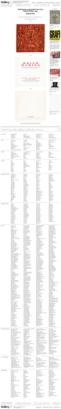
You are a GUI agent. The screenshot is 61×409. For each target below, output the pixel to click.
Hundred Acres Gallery (26, 299)
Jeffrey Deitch (25, 216)
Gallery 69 (24, 271)
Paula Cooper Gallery (39, 308)
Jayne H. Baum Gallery (26, 313)
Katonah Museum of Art (26, 345)
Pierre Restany (51, 206)
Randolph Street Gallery (39, 319)
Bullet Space (12, 381)
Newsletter (40, 2)
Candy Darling (13, 195)
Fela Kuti (24, 178)
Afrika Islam (12, 177)
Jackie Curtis (25, 189)
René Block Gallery (38, 320)
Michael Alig (38, 215)
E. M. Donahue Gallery (26, 236)
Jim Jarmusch (25, 220)
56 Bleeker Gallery (13, 231)
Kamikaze (24, 163)
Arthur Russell (13, 185)
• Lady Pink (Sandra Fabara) (55, 47)
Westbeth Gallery (51, 309)
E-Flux (24, 234)
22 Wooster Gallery (13, 227)
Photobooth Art (25, 158)
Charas (12, 312)
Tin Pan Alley (50, 162)
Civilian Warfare (13, 318)
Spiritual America (51, 263)
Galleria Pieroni (25, 269)
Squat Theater (38, 170)
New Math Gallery (38, 290)
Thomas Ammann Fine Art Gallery (53, 282)
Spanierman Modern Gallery (53, 260)
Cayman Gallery (13, 309)
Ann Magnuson (13, 182)
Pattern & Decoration (39, 137)
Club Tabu (12, 170)
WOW (50, 396)
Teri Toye (50, 193)
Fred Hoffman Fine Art (26, 256)
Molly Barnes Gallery (39, 280)
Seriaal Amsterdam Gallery (52, 247)
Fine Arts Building (25, 248)
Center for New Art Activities (15, 385)
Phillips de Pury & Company (52, 337)
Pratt (36, 357)
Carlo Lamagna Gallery (14, 305)
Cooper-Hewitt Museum (14, 349)
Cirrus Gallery (13, 316)
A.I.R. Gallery (13, 240)
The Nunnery (50, 278)
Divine (12, 200)
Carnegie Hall (13, 384)
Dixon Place (12, 397)
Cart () (57, 2)
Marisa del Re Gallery (39, 264)
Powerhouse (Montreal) (39, 385)
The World (50, 161)
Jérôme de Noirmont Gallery (40, 225)
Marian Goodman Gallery (39, 261)
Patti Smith (50, 176)
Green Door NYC (25, 386)
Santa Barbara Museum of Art (53, 341)
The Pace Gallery (51, 280)
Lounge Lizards (38, 188)
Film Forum (25, 375)
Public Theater (38, 388)
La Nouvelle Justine (26, 165)
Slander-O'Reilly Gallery (52, 257)
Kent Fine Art (38, 228)
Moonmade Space (38, 370)
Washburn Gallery (51, 307)
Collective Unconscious (14, 395)
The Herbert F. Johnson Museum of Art (41, 366)
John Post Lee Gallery (26, 319)
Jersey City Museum (26, 344)
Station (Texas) (51, 372)
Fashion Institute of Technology (15, 365)
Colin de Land (13, 219)
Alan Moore (12, 204)
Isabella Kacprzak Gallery (27, 301)
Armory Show (13, 336)
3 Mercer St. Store (13, 225)
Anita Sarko (12, 181)
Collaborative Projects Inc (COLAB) (16, 149)
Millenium (24, 397)
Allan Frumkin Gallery (14, 249)
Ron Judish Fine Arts (51, 230)
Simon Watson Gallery (52, 255)
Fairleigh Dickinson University (15, 364)
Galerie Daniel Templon (26, 265)
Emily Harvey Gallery (26, 241)
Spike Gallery (50, 262)
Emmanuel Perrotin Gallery (27, 242)
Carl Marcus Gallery (14, 304)
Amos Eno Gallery (13, 257)
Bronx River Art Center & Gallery (15, 295)
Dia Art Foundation (13, 351)
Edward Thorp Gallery (26, 237)
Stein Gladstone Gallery (52, 267)
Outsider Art (38, 136)
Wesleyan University (51, 365)
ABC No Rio (12, 241)
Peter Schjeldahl (51, 205)
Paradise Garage (38, 167)
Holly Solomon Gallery (26, 297)
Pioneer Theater (38, 383)
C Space (12, 382)
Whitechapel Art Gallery (52, 310)
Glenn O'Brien (25, 204)
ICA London (25, 340)
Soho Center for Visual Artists (40, 396)
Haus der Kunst (25, 289)
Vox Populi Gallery (51, 302)
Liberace (37, 183)
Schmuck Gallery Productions (53, 242)
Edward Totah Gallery (26, 238)
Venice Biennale (51, 393)
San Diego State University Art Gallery (41, 360)
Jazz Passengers (25, 191)
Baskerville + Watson (14, 285)
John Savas (25, 198)
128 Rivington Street (13, 233)
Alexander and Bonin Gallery (15, 247)
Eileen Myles (12, 221)
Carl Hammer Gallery (14, 303)
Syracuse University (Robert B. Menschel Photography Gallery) (41, 363)
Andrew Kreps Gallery (14, 261)
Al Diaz (12, 178)
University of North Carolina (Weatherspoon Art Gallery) (53, 363)
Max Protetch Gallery (39, 271)
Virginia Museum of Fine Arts (53, 351)
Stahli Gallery (50, 264)
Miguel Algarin (38, 219)
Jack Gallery (25, 305)
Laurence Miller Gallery (39, 241)
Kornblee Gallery (38, 232)
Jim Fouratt (25, 219)
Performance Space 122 (39, 381)
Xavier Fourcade (51, 319)
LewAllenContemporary (39, 248)
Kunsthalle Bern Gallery (39, 234)
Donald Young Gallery (26, 232)
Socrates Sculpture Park (39, 395)
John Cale (24, 195)
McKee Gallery (38, 272)
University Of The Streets (52, 392)
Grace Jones (25, 183)
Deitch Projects (25, 229)
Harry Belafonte (25, 185)
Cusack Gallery (13, 323)
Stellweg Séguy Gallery (52, 269)
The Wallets (50, 198)
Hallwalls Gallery (25, 287)
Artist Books (12, 155)
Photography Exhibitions (39, 151)
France (24, 146)
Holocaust (24, 149)
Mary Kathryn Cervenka (39, 194)
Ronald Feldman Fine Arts (52, 231)
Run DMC (50, 182)
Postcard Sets (38, 153)
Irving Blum (25, 210)
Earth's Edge (25, 371)
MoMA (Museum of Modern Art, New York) (41, 330)
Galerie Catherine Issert (26, 263)
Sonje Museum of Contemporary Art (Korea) (54, 345)
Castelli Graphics (13, 307)
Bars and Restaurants (14, 146)
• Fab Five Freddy (52, 64)
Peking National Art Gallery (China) (54, 336)
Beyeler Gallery (13, 289)
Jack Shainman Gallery (26, 306)
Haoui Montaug (25, 206)
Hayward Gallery (25, 291)
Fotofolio (24, 252)
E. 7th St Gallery (25, 235)
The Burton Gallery (51, 274)
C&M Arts (12, 383)
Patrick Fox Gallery (38, 304)
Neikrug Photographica (39, 287)
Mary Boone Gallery (39, 267)
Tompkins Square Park (52, 388)
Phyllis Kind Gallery (38, 313)
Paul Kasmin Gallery (39, 306)
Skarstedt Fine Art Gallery (52, 256)
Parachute (37, 378)
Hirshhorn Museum (26, 338)
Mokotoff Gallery (38, 279)
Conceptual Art (13, 136)
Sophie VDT (50, 213)
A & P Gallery (13, 237)
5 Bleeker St (12, 226)
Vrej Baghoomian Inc (51, 304)
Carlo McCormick (13, 214)
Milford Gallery (38, 275)
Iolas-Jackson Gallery (26, 300)
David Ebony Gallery (26, 225)
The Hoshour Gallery (51, 277)
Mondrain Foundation (39, 331)
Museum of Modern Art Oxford (40, 347)
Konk (37, 178)
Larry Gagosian (38, 210)
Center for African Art (14, 342)
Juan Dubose (38, 207)
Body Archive (13, 379)
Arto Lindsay (12, 186)
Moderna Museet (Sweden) (40, 328)
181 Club (12, 161)
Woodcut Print (51, 156)
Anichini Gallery (13, 263)
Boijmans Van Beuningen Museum (15, 337)
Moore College (25, 362)
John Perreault (38, 203)
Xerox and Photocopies (52, 157)
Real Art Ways (38, 390)
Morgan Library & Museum (40, 332)
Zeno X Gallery (51, 325)
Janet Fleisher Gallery (26, 310)
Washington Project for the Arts (53, 395)
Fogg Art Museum (13, 354)
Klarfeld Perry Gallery (39, 229)
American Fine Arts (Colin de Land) (16, 254)
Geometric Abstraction (26, 135)
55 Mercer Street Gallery (14, 230)
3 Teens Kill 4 (12, 174)
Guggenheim (25, 333)
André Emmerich (13, 262)
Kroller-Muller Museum (26, 346)
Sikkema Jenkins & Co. (52, 253)
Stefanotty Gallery (51, 266)
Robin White (50, 210)
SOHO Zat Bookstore (39, 397)
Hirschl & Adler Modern (26, 295)
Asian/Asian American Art (14, 145)
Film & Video (25, 154)
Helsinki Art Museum (26, 337)
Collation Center (13, 393)
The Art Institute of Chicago (40, 365)
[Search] (30, 130)
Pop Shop (37, 384)
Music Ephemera (38, 144)
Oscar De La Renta (38, 221)
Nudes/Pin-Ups (38, 149)
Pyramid (37, 168)
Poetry (50, 141)
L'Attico (37, 236)
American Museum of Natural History (16, 332)
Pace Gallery (38, 298)
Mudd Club (37, 164)
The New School (38, 367)
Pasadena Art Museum (52, 335)
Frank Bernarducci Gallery (27, 254)
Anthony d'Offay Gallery (14, 266)
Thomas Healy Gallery (52, 283)
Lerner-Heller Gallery (39, 246)
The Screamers (51, 197)
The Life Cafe (50, 380)
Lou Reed (37, 187)
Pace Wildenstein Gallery (39, 299)
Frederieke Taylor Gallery (27, 257)
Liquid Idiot (37, 184)
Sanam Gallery (51, 240)
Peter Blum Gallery (38, 310)
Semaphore (50, 244)
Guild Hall (24, 335)
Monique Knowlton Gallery (40, 282)
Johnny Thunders (38, 174)
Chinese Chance (13, 389)
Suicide (50, 189)
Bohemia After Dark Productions (15, 380)
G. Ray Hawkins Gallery (26, 260)
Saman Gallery (51, 239)
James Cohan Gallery (26, 308)
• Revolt (52, 91)
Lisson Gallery (38, 250)
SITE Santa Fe (50, 343)
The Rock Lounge (51, 384)
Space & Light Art (51, 153)
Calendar (12, 158)
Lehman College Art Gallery (27, 358)
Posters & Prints (38, 154)
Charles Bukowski (13, 216)
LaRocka (24, 167)
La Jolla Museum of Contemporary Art (28, 350)
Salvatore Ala (51, 238)
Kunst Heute (25, 394)
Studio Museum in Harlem (52, 348)
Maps (24, 157)
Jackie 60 (24, 162)
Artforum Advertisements (14, 154)
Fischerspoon (25, 179)
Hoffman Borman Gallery (27, 296)
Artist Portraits (13, 144)
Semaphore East (51, 245)
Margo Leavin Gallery (39, 260)
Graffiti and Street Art (24, 123)
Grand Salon (25, 281)
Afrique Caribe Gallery (14, 244)
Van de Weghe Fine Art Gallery (53, 297)
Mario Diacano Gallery (39, 263)
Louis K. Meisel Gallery (39, 253)
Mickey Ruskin (38, 218)
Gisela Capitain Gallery (26, 279)
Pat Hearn (37, 222)
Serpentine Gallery (51, 249)
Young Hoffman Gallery (52, 322)
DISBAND (12, 199)
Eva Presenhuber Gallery (26, 244)
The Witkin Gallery (51, 281)
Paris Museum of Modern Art (53, 334)
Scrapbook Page (38, 158)
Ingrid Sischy (25, 209)
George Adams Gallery (26, 277)
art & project (12, 269)
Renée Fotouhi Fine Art (39, 321)
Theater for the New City (52, 386)
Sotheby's (50, 346)
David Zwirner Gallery (26, 227)
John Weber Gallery (26, 320)
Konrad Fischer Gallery (39, 231)
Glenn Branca (25, 182)
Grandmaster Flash (26, 184)
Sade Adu (50, 184)
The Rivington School (51, 145)
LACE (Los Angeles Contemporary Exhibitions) (41, 239)
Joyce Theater (25, 391)
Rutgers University (38, 359)
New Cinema (38, 373)
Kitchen (24, 393)
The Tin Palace (51, 385)
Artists (56, 5)
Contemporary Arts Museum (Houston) (15, 348)
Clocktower (12, 319)
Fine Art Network (25, 376)
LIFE (24, 168)
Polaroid (37, 152)
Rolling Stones (51, 179)
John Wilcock (38, 205)
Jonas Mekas (38, 206)
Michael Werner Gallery (39, 274)
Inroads (24, 389)
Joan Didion (25, 221)
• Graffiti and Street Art (53, 26)
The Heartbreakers (51, 195)
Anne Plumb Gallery (13, 264)
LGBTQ (37, 141)
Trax (49, 390)
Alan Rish (12, 205)
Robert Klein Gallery (51, 226)
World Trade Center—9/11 (52, 148)
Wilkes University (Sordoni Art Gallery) (54, 366)
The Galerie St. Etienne (52, 275)
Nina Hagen (50, 174)
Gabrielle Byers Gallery (26, 261)
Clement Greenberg (13, 218)
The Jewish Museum (51, 350)
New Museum (51, 329)
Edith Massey (25, 175)
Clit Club (12, 167)
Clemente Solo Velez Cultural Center (16, 392)
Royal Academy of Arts (39, 358)
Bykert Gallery (13, 299)
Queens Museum (51, 339)
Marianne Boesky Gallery (39, 262)
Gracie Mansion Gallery (26, 280)
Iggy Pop (24, 187)
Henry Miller (25, 208)
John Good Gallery (26, 317)
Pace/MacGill (38, 300)
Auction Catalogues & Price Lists (15, 156)
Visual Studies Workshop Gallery (53, 301)
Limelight (24, 170)
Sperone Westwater (51, 261)
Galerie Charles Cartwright (27, 264)
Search (52, 2)
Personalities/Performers (52, 140)
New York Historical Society (52, 331)
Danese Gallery (13, 324)
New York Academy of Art (27, 363)
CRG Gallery (12, 321)
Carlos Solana (13, 215)
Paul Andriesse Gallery (39, 305)
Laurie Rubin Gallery (39, 242)
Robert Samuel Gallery (52, 228)
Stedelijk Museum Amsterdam (53, 347)
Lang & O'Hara (38, 240)
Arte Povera (12, 135)
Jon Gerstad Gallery (26, 321)
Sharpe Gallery (51, 250)
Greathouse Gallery (26, 282)
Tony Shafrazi (51, 219)
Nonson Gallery (38, 295)
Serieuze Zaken (51, 248)
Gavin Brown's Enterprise (26, 276)
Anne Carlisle (13, 183)
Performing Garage (39, 382)
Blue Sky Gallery (13, 290)
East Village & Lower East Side (27, 144)
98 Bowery (57, 407)
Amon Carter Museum (14, 333)
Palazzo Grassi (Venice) (52, 333)
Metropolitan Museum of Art (27, 353)
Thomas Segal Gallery (52, 284)
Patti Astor (50, 203)
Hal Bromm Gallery (26, 286)
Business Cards (13, 157)
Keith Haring (31, 123)
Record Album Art (38, 157)
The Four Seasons (51, 377)
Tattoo (50, 144)
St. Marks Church (51, 371)
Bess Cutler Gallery (13, 287)
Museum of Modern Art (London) (40, 346)
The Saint (50, 160)
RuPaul (50, 183)
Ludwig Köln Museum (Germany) (28, 351)
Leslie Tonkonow (38, 247)
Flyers (24, 155)
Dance (24, 142)
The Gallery (50, 276)
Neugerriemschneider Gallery (40, 289)
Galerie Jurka (25, 266)
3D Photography (13, 151)
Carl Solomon (13, 213)
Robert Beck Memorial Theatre (40, 393)
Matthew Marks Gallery (39, 269)
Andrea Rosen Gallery (14, 260)
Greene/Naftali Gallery (26, 283)
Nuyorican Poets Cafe (39, 375)
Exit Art (24, 374)
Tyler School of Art (51, 357)
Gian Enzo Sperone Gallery (27, 278)
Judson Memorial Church (26, 392)
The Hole (50, 378)
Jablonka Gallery (25, 304)
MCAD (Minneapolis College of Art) (28, 360)
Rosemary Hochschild (52, 180)
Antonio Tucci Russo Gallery (15, 268)
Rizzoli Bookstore (38, 392)
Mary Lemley (38, 213)
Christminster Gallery (14, 314)
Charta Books (13, 387)
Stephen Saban (51, 187)
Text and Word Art (51, 136)
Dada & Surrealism (13, 137)
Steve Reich (50, 188)
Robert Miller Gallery (52, 227)
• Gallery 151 (57, 64)
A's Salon (12, 239)
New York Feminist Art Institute (40, 374)
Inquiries (46, 2)
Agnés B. (12, 203)
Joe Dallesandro (25, 194)
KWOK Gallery (38, 235)
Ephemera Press (48, 407)
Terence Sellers (51, 192)
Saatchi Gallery (51, 235)
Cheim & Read (13, 313)
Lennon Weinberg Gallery (39, 244)
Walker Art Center (51, 352)
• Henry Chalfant (53, 46)
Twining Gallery (51, 293)
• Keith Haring (54, 47)
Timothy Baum (51, 218)
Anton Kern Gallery (13, 267)
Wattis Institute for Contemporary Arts (54, 364)
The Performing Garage (52, 382)
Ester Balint (24, 177)
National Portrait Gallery (39, 285)
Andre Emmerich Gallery (14, 259)
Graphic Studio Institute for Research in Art (16, 367)
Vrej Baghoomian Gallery (52, 303)
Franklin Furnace (25, 381)
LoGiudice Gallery (38, 252)
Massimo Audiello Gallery (39, 268)
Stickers (50, 155)
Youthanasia (50, 169)
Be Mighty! (12, 377)
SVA (36, 361)
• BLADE (51, 45)
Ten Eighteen (38, 171)
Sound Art (50, 152)
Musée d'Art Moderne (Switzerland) (41, 352)
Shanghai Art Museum (52, 342)
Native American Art (39, 145)
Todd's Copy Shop (51, 387)
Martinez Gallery (38, 266)
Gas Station (25, 148)
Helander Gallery (25, 293)
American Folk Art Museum (14, 331)
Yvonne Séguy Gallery (52, 323)
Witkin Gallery (51, 313)
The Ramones (50, 196)
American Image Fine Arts (14, 256)
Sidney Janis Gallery (51, 252)
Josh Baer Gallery (25, 323)
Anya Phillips (12, 184)
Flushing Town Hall (26, 379)
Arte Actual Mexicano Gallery (15, 274)
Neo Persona (38, 288)
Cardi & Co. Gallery (13, 302)
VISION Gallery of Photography (53, 300)
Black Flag (12, 189)
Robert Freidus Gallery (52, 225)
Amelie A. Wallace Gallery (14, 253)
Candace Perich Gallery (14, 301)
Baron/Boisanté (13, 283)
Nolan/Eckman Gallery (39, 293)
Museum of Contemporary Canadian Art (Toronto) (41, 343)
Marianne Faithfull (38, 192)
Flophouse (24, 378)
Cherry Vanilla (13, 197)
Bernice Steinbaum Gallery (14, 286)
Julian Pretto (25, 324)
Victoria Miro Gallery (52, 299)
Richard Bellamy (38, 322)
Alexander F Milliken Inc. (14, 248)
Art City (12, 271)
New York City (38, 146)
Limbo (24, 169)
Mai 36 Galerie (38, 258)
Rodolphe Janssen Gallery (52, 229)
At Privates (12, 375)
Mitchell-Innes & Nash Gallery (40, 276)
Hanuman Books (25, 387)
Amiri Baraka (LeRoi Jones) (14, 208)
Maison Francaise (25, 359)
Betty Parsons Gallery (14, 288)
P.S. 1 (36, 297)
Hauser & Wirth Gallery (26, 290)
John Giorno (25, 223)
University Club (51, 391)
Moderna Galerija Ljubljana (40, 278)
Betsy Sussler (12, 188)
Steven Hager (51, 214)
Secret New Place (38, 394)
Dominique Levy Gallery (26, 231)
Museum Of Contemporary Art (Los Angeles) (41, 341)
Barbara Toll (12, 282)
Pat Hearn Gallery (38, 303)
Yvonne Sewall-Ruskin (52, 221)
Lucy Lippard (38, 211)
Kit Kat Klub (25, 164)
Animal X (12, 180)
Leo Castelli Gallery (39, 245)
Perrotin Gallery (38, 309)
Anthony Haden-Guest (14, 210)
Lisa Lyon (37, 186)
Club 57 (12, 168)
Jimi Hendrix (25, 193)
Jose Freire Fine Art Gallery (27, 322)
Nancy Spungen (38, 200)
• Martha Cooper (52, 48)
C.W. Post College (13, 359)
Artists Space (12, 276)
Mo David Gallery (38, 277)
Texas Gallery (51, 273)
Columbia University (13, 363)
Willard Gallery (51, 311)
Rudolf (50, 181)
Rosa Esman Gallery (51, 232)
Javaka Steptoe (25, 213)
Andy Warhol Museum (14, 334)
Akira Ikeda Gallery (13, 245)
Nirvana (37, 165)
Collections (41, 5)
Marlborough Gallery (39, 265)
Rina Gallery (38, 325)
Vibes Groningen (51, 394)
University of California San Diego (53, 358)
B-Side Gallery (13, 278)
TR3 (49, 163)
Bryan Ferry (12, 192)
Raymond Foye (51, 207)
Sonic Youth (50, 186)
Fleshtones (24, 180)
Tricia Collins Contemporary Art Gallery (53, 291)
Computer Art (25, 140)
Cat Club (12, 165)
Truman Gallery (51, 292)
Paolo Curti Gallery (38, 301)
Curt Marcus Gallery (14, 322)
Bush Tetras (12, 194)
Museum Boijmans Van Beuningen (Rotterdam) (40, 335)
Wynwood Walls (51, 318)
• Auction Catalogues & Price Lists (54, 44)
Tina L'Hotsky (50, 200)
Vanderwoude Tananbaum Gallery (53, 298)
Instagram (39, 407)
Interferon (24, 390)
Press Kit (37, 155)
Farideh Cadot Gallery (26, 245)
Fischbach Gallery (25, 249)
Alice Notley (12, 206)
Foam (24, 250)
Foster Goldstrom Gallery (27, 251)
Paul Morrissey (51, 204)
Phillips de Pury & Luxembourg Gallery (41, 312)
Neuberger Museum (51, 328)
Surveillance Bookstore (52, 373)
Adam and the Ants (13, 175)
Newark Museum (51, 332)
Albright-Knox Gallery (14, 329)
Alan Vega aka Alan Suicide (15, 179)
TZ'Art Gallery (51, 294)
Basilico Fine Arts (13, 284)
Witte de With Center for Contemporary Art (52, 315)
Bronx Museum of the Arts (14, 338)
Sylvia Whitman (51, 216)
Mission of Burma (38, 198)
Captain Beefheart (13, 196)
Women (50, 147)
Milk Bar (37, 162)
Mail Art (37, 142)
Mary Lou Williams (38, 195)
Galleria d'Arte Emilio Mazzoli (27, 268)
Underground (50, 165)
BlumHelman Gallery (14, 291)
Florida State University (14, 366)
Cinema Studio (13, 390)
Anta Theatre (13, 371)
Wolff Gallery (50, 316)
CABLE (12, 300)
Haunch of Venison (26, 288)
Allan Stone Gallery (13, 250)
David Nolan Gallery (26, 226)
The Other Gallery (51, 279)
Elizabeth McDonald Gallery (27, 240)
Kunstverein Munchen (26, 349)
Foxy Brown (25, 181)
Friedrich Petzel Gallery (26, 258)
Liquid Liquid (38, 185)
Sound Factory (51, 370)
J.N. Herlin (24, 303)
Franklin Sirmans (25, 203)
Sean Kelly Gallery (51, 243)
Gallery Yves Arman (26, 274)
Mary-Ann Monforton (39, 214)
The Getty (50, 349)
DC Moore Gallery (26, 228)
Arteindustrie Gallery (14, 275)
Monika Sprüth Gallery (39, 281)
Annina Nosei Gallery (14, 265)
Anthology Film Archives (14, 372)
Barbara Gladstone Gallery (15, 281)
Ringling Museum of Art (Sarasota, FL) (54, 340)
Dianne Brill (12, 198)
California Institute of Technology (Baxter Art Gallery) (15, 362)
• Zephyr (54, 91)
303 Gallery (12, 234)
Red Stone (37, 391)
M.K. (24, 171)
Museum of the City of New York (40, 349)
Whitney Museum (51, 353)
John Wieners (38, 204)
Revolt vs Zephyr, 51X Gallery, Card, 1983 (55, 89)
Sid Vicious (50, 185)
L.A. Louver (37, 237)
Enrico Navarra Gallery (26, 243)
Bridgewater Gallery (14, 294)
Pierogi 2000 (38, 314)
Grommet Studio (25, 284)
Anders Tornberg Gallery (14, 258)
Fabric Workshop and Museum (15, 353)
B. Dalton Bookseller (13, 376)
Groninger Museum (26, 332)
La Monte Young (38, 179)
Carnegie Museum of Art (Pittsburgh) (16, 341)
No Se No (37, 292)
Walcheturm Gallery (51, 306)
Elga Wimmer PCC (26, 239)
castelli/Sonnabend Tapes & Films (15, 308)
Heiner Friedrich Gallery (26, 292)
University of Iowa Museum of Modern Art (54, 360)
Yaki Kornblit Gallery (51, 320)
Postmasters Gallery (39, 316)
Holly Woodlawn (25, 186)
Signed (50, 151)
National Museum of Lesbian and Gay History (41, 354)
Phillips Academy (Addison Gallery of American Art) (28, 367)
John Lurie (24, 197)
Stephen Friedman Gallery (52, 270)
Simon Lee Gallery (51, 254)
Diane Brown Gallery (26, 230)
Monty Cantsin (38, 199)
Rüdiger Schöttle (51, 234)
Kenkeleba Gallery (38, 227)
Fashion (24, 145)
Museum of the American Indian (40, 348)
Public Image (38, 387)
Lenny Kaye (37, 182)
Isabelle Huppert (25, 188)
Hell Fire (24, 160)
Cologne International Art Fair (15, 396)
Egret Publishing (25, 372)
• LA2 (52, 79)
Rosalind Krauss (51, 212)
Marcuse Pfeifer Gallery (39, 259)
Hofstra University (25, 357)
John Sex (24, 199)
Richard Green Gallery (39, 323)
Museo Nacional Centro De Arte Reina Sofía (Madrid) (41, 334)
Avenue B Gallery (13, 277)
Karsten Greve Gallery (39, 226)
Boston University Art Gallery (15, 358)
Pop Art (50, 135)
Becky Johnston (13, 212)
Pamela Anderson (51, 175)
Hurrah (24, 161)
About (34, 2)
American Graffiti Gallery (14, 255)
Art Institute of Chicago (14, 357)
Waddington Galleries (52, 305)
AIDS (11, 142)
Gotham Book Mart (26, 385)
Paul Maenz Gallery (39, 307)
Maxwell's (37, 161)
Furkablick (24, 382)
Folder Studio (18, 407)
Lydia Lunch (37, 189)
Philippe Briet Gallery (39, 311)
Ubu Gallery (50, 295)
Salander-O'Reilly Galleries (52, 237)
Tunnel (49, 164)
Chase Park (12, 388)
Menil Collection (25, 352)
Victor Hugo (50, 220)
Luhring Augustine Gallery (39, 255)
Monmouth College (26, 361)
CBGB (12, 166)
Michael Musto (38, 217)
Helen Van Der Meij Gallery (27, 294)
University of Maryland (52, 361)
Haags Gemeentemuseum (27, 336)
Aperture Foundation (14, 335)
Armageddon (13, 163)
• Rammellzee (51, 66)
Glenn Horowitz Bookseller (27, 384)
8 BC (11, 160)
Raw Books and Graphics (39, 389)
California (12, 148)
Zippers (50, 170)
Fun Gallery (25, 259)
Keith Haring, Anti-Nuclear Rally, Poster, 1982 (54, 25)
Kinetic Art (24, 156)
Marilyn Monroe (38, 193)
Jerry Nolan (25, 192)
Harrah (12, 171)
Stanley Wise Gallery (52, 265)
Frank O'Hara (13, 223)
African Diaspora (13, 141)
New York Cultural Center (52, 330)
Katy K (37, 176)
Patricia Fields (38, 223)
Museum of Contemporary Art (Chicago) (40, 339)
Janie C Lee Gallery (26, 311)
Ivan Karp (24, 212)
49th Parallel (12, 235)
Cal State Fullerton (13, 360)
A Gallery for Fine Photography (15, 238)
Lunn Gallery (38, 256)
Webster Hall (50, 167)
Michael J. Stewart (38, 216)
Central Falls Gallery (14, 311)
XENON (50, 168)
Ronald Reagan (51, 211)
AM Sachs (12, 252)
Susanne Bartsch (51, 215)
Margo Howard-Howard (39, 191)
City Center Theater (13, 391)
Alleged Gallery (13, 251)
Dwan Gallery (25, 233)
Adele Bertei (12, 176)
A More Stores (13, 140)
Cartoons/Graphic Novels (27, 151)
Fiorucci (24, 377)
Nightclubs (37, 147)
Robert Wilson (51, 209)
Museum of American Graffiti (40, 337)
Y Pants (50, 201)
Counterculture (25, 141)
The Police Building (51, 383)
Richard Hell (50, 177)
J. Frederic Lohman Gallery (27, 302)
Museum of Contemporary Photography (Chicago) (39, 345)
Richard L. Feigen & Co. (39, 324)
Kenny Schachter (38, 209)
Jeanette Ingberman (26, 215)
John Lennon (25, 196)
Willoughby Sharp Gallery (52, 312)
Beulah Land (12, 164)
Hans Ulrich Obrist (25, 205)
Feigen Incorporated (26, 247)
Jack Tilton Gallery (26, 307)
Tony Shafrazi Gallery (37, 123)
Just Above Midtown (26, 325)
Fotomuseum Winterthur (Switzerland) (28, 328)
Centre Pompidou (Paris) (14, 345)
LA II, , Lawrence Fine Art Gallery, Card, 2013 (54, 77)
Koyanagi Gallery (38, 233)
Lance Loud (37, 181)
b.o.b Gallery (13, 279)
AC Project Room (13, 242)
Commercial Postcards (26, 153)
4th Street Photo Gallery (14, 236)
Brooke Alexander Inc (14, 296)
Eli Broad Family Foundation (15, 352)
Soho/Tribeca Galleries (52, 258)
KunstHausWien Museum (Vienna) (28, 347)
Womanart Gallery (51, 317)
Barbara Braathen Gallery (14, 280)
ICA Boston (25, 339)
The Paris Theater (51, 381)
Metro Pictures (25, 396)
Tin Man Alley (50, 287)
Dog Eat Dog (25, 174)
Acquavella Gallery (13, 243)
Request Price (30, 13)
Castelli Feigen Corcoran (14, 306)
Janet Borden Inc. (25, 309)
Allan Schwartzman (13, 207)
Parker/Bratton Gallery (39, 302)
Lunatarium (25, 395)
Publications (23, 5)
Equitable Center (25, 373)
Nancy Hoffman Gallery (39, 284)
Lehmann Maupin (38, 243)
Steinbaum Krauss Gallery (52, 268)
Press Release (38, 156)
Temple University (38, 364)
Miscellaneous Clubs (39, 163)
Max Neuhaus (38, 196)
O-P (36, 376)
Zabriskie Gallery (51, 324)
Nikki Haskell (38, 220)
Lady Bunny (37, 180)
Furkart (24, 383)
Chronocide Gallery (13, 315)
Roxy (37, 169)
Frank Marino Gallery (26, 255)
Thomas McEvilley (51, 217)
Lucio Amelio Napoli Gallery (40, 254)
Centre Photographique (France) (15, 344)
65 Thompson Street (13, 232)
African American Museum (14, 328)
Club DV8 (12, 169)
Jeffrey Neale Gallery (26, 314)
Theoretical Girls (51, 199)
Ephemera (6, 5)
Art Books (12, 152)
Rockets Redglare (51, 178)
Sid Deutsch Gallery (51, 251)
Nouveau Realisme (38, 135)
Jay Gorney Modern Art (26, 312)
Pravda (37, 386)
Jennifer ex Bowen (25, 217)
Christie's (12, 346)
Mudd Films (37, 371)
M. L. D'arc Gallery (38, 257)
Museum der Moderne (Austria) (40, 336)
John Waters (25, 200)
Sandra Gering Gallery (52, 241)
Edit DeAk (12, 220)
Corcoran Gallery (13, 320)
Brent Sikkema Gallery (14, 293)
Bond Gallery (13, 292)
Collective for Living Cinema (15, 394)
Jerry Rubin (25, 218)
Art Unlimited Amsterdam (14, 273)
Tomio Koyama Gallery (52, 288)
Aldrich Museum (13, 330)
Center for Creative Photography (15, 343)
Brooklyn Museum (13, 339)
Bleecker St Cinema (13, 378)
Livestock (37, 251)
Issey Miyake (25, 211)
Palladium (37, 166)
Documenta (25, 370)
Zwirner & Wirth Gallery (52, 326)
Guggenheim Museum (26, 334)
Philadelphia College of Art (27, 365)
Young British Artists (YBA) (52, 137)
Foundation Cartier (26, 329)
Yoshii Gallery (51, 321)
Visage (50, 166)
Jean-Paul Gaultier (26, 214)
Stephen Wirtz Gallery (52, 271)
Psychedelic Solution (39, 318)
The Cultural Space (51, 375)
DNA (11, 201)
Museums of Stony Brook (39, 350)
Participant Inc (38, 379)
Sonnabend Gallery (51, 259)
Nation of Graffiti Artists (39, 372)
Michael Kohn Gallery (39, 273)
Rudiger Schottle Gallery (52, 233)
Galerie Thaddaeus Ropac (27, 267)
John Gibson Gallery (26, 316)
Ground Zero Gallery (26, 285)
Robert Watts (50, 208)
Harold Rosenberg (26, 207)
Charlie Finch (12, 217)
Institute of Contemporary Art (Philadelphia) (27, 342)
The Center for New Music (52, 374)
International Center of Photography (28, 343)
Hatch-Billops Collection (26, 388)
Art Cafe (12, 373)
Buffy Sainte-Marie (13, 193)
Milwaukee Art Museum (26, 354)
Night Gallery (38, 291)
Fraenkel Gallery (25, 253)
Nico (36, 201)
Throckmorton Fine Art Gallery (53, 285)
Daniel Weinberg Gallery (14, 325)
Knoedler (37, 230)
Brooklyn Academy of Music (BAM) (16, 297)
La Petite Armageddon (26, 166)
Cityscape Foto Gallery (14, 317)
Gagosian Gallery (25, 262)
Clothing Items (25, 152)
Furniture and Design (26, 147)
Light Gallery (38, 249)
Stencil (49, 154)
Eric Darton (12, 222)
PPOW (37, 317)
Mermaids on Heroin (39, 197)
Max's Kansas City (38, 160)
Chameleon (12, 386)
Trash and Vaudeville (51, 389)
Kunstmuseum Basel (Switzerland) (28, 348)
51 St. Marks (12, 229)
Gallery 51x (25, 270)
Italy (36, 140)
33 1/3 (11, 228)
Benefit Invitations (13, 147)
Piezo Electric (38, 315)
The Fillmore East (51, 376)
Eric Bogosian (25, 176)
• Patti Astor (56, 48)
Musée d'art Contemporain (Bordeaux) (40, 351)
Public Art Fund (51, 338)
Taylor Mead (50, 191)
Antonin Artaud (13, 211)
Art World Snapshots (14, 153)
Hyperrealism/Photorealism (27, 137)
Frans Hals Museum (26, 330)
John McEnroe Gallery (26, 318)
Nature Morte (38, 286)
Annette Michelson (13, 209)
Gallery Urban (25, 273)
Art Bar (12, 270)
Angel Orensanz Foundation (15, 370)
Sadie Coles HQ (51, 236)
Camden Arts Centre (14, 340)
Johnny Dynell (25, 201)
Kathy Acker (38, 208)
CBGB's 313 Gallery (13, 310)
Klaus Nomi (37, 177)
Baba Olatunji (13, 187)
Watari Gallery (51, 308)
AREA (11, 162)
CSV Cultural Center (13, 350)
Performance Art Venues (39, 380)
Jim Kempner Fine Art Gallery (27, 315)
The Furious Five (51, 194)
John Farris (25, 222)
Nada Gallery (38, 283)
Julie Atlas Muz (38, 175)
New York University (26, 364)
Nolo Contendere (38, 294)
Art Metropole (13, 374)
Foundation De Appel (26, 380)
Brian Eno (12, 191)
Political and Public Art (52, 142)
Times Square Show (51, 146)
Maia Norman (38, 212)
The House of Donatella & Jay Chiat (54, 379)
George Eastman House (26, 331)
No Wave (37, 148)
